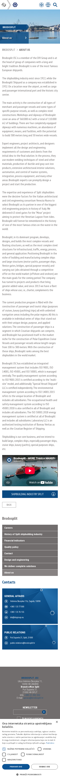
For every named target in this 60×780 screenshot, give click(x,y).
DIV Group (4, 5)
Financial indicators (14, 540)
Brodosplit (9, 50)
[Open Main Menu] (48, 4)
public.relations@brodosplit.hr (22, 643)
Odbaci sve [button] (44, 766)
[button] (30, 775)
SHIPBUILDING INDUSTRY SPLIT (27, 494)
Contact (8, 553)
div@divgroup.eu (17, 617)
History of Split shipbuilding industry (23, 534)
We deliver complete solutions (20, 566)
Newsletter (30, 707)
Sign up (41, 712)
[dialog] (30, 749)
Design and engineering (16, 559)
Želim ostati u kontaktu (32, 718)
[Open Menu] (41, 4)
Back (9, 504)
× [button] (57, 722)
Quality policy (11, 547)
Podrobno (50, 743)
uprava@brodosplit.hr (33, 698)
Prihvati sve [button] (16, 766)
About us (24, 50)
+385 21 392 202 (32, 695)
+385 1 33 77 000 (17, 606)
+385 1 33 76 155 (17, 612)
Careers (8, 527)
